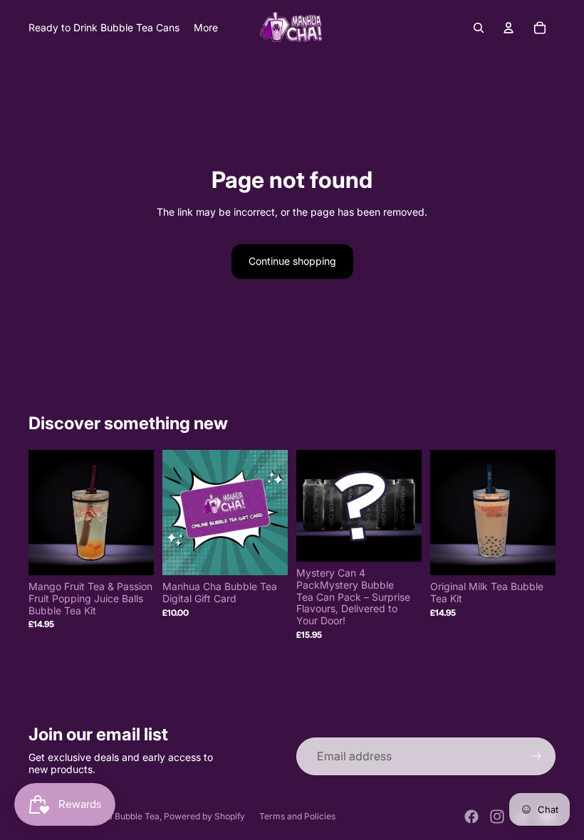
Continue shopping (292, 261)
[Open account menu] (508, 27)
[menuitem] (206, 28)
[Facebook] (471, 816)
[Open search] (478, 27)
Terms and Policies (297, 816)
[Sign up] (536, 756)
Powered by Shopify (204, 816)
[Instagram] (497, 816)
